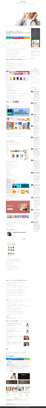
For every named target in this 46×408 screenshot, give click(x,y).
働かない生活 (23, 1)
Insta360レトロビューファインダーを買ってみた (35, 72)
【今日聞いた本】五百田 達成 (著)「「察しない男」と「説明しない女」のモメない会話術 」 (9, 353)
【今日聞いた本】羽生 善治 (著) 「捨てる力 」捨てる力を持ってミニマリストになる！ (17, 353)
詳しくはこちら (35, 38)
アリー (20, 317)
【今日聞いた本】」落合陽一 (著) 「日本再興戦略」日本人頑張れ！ (25, 352)
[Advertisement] (23, 8)
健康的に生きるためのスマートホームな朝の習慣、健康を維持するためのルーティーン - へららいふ (17, 399)
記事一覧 (11, 369)
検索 (28, 28)
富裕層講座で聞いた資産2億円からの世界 (34, 71)
